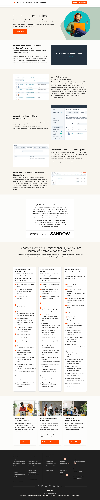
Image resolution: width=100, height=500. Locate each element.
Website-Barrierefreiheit (63, 495)
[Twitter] (50, 486)
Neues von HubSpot (63, 470)
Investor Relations (64, 463)
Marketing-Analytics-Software (34, 456)
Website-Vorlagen (49, 470)
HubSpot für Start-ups (77, 478)
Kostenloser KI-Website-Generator (18, 469)
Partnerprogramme (77, 473)
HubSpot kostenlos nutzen (79, 2)
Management (62, 461)
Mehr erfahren (20, 31)
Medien (61, 472)
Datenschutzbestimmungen (34, 495)
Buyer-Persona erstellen (51, 465)
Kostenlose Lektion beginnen (50, 441)
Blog (61, 465)
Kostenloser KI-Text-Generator (19, 463)
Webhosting (15, 476)
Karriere (62, 459)
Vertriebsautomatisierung (34, 474)
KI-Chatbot (15, 472)
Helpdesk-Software (32, 472)
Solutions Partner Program (78, 476)
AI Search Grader (49, 459)
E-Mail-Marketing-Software (18, 481)
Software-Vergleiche (33, 459)
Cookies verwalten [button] (76, 495)
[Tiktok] (62, 486)
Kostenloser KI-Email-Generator (35, 463)
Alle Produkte (16, 456)
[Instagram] (42, 486)
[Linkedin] (54, 486)
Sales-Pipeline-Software (33, 479)
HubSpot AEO (16, 459)
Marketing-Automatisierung (18, 478)
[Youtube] (46, 486)
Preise (36, 2)
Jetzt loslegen (25, 441)
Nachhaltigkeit (64, 474)
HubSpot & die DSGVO (77, 471)
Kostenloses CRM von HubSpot (19, 461)
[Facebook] (38, 486)
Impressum (46, 495)
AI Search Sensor (49, 461)
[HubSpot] (14, 3)
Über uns (61, 456)
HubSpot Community (77, 459)
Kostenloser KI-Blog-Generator (35, 465)
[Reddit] (58, 486)
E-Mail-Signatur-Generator (51, 456)
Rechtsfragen (23, 495)
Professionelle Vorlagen (51, 463)
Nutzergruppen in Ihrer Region (79, 462)
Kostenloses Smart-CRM (33, 461)
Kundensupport (76, 456)
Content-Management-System (19, 474)
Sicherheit (53, 495)
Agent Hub (15, 465)
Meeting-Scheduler (32, 470)
